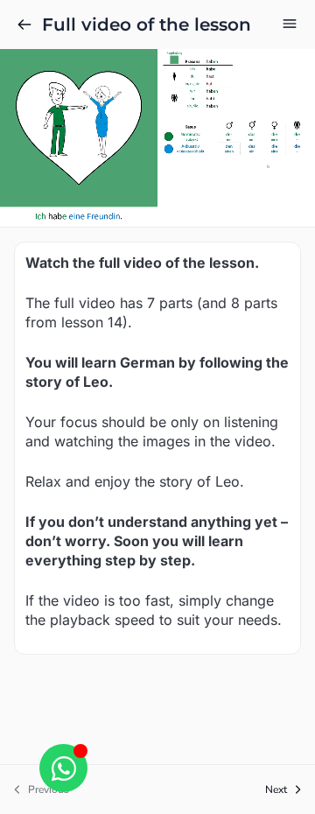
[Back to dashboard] (24, 24)
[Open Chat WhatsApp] (63, 768)
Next (276, 789)
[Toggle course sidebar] (289, 23)
